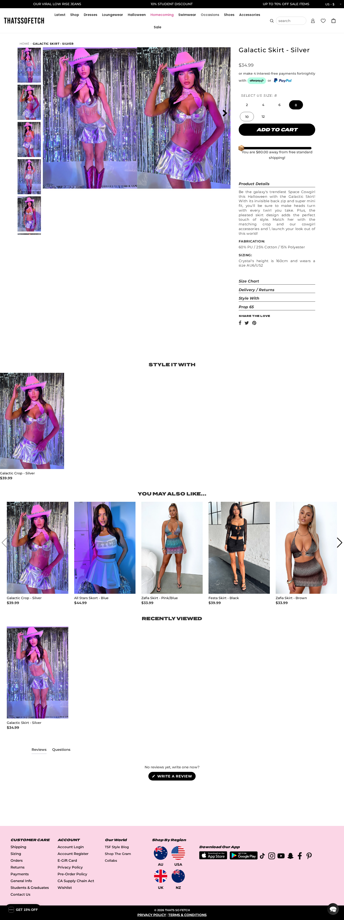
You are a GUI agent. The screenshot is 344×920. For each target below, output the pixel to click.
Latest (60, 14)
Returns (18, 867)
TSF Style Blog (117, 847)
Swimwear (187, 14)
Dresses (90, 14)
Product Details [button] (254, 184)
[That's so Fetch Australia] (160, 853)
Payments (20, 874)
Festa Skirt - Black (224, 598)
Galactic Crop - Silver (17, 473)
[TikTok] (262, 856)
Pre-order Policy (72, 874)
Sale (157, 27)
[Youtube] (281, 856)
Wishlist (65, 887)
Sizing (16, 853)
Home (24, 43)
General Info (21, 881)
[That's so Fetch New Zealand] (178, 876)
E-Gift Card (67, 860)
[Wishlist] (323, 20)
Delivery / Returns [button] (256, 290)
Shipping (18, 847)
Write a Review (176, 777)
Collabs (111, 860)
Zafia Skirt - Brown (291, 598)
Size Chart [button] (249, 281)
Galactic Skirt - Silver (53, 43)
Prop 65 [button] (246, 307)
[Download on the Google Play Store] (244, 858)
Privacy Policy (70, 867)
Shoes (229, 14)
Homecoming (162, 14)
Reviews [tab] (39, 750)
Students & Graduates (30, 887)
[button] (313, 20)
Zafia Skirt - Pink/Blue (159, 598)
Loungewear (112, 14)
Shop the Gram (118, 854)
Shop (74, 14)
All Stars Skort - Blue (91, 598)
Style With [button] (249, 298)
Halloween (137, 14)
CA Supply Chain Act (76, 881)
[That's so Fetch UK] (160, 876)
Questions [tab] (61, 750)
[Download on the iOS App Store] (213, 858)
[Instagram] (271, 856)
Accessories (249, 14)
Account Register (73, 853)
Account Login (71, 847)
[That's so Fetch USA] (178, 853)
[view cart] (333, 20)
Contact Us (20, 894)
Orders (17, 860)
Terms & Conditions (187, 915)
